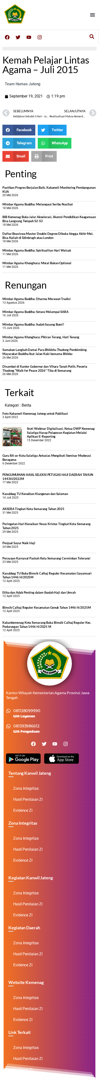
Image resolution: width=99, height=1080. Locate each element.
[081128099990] (8, 711)
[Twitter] (18, 37)
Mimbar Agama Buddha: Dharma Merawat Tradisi (36, 299)
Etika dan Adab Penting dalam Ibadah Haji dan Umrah (39, 592)
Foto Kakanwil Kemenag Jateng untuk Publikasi (35, 413)
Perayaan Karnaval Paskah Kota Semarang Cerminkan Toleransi (46, 558)
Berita (26, 405)
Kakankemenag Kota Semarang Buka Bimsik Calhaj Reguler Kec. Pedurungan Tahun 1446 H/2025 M (46, 625)
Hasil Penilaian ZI (28, 799)
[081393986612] (8, 726)
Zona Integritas (26, 788)
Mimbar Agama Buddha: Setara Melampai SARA (35, 312)
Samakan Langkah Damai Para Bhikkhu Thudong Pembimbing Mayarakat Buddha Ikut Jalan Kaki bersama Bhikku (44, 352)
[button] (93, 15)
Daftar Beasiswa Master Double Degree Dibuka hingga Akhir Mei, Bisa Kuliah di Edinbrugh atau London (47, 236)
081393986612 (26, 726)
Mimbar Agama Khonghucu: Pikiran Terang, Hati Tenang (40, 337)
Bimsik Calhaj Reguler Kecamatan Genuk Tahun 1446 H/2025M (46, 607)
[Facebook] (7, 37)
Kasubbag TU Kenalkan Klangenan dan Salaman (35, 494)
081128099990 (26, 711)
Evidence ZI (22, 810)
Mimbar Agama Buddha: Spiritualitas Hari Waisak (36, 250)
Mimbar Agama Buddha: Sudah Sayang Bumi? (33, 324)
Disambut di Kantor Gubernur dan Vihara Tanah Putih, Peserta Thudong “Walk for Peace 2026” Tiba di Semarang (44, 368)
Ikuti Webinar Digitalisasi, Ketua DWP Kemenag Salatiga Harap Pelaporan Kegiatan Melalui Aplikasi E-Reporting (61, 432)
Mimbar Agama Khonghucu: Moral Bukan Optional (36, 263)
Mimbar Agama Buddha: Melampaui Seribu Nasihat (37, 204)
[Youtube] (29, 37)
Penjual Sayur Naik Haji (18, 543)
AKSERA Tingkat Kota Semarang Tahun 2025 (33, 509)
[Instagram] (39, 37)
